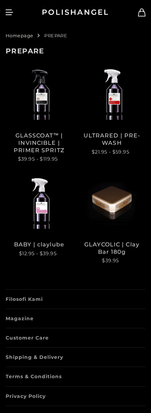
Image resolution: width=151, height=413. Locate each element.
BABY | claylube (39, 244)
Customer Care (27, 338)
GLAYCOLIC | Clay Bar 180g (111, 248)
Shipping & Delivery (34, 357)
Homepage (19, 35)
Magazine (20, 318)
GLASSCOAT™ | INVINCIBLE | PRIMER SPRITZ (39, 143)
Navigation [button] (9, 12)
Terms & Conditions (34, 376)
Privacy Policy (26, 396)
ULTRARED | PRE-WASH (112, 139)
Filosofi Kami (24, 299)
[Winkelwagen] (141, 12)
